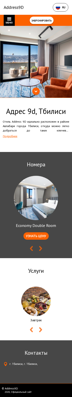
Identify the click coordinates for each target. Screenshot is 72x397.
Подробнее (10, 136)
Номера (36, 164)
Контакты (36, 352)
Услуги (36, 270)
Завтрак (36, 320)
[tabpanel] (36, 62)
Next (40, 249)
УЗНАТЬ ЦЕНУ (36, 236)
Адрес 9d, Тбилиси (36, 111)
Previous (31, 249)
